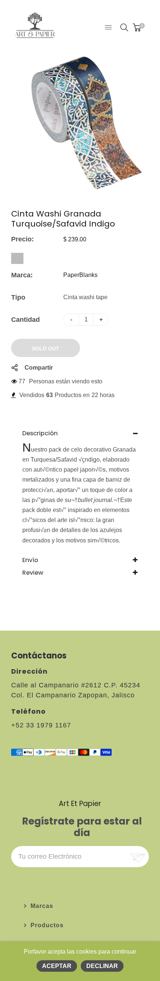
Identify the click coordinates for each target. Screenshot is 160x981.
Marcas (42, 906)
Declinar (102, 966)
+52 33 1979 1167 (41, 725)
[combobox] (17, 258)
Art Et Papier (80, 804)
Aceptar (56, 966)
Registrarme (136, 856)
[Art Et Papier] (35, 27)
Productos (47, 925)
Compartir (39, 367)
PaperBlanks (80, 275)
